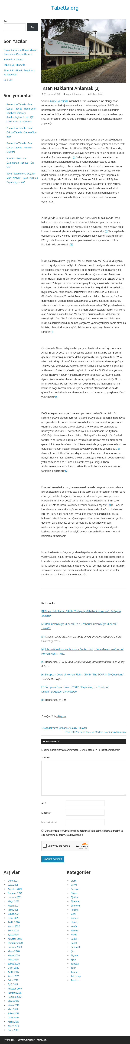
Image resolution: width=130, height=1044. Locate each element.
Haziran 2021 (14, 897)
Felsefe (74, 909)
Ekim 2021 (13, 880)
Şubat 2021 (13, 913)
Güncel (74, 917)
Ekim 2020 (13, 930)
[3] (71, 244)
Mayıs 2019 (13, 1000)
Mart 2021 (13, 909)
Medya (74, 930)
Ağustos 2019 (15, 988)
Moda (74, 934)
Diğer (74, 893)
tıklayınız (61, 716)
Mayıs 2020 (14, 951)
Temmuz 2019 (15, 992)
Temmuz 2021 (15, 893)
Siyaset (74, 955)
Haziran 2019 (14, 996)
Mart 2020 (13, 959)
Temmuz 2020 (15, 942)
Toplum (75, 980)
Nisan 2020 (14, 955)
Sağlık (74, 938)
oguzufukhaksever (75, 94)
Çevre (74, 884)
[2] (105, 231)
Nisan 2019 (13, 1005)
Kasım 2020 (14, 926)
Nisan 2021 (13, 905)
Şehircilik (76, 947)
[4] (51, 331)
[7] (66, 470)
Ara (5, 21)
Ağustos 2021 (15, 889)
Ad (43, 803)
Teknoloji (76, 976)
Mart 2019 (13, 1009)
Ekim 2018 (13, 1030)
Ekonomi (75, 905)
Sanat (74, 942)
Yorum (46, 757)
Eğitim (74, 897)
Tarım (74, 972)
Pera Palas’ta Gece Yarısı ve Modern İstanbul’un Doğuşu (95, 731)
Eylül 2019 (13, 984)
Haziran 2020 (15, 947)
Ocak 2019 (13, 1017)
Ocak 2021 (13, 917)
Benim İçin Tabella (13, 59)
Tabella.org (65, 7)
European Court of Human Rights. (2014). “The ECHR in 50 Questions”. (84, 674)
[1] (74, 157)
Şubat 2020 (14, 963)
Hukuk (93, 94)
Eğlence (75, 901)
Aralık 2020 (14, 922)
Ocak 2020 (13, 967)
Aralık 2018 (13, 1021)
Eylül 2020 (13, 934)
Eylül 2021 (13, 884)
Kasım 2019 (14, 976)
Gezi (73, 913)
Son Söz (8, 79)
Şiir (72, 951)
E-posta (46, 812)
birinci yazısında (59, 101)
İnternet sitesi (49, 822)
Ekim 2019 (13, 980)
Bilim (73, 880)
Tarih (100, 94)
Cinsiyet (75, 889)
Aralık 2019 (13, 972)
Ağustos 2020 (15, 938)
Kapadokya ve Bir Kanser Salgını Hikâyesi (65, 727)
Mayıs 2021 (13, 901)
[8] (109, 505)
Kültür (74, 926)
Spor (73, 959)
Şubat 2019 (13, 1013)
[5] (56, 396)
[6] (118, 448)
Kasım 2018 (14, 1025)
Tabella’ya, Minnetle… (15, 64)
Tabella (75, 963)
